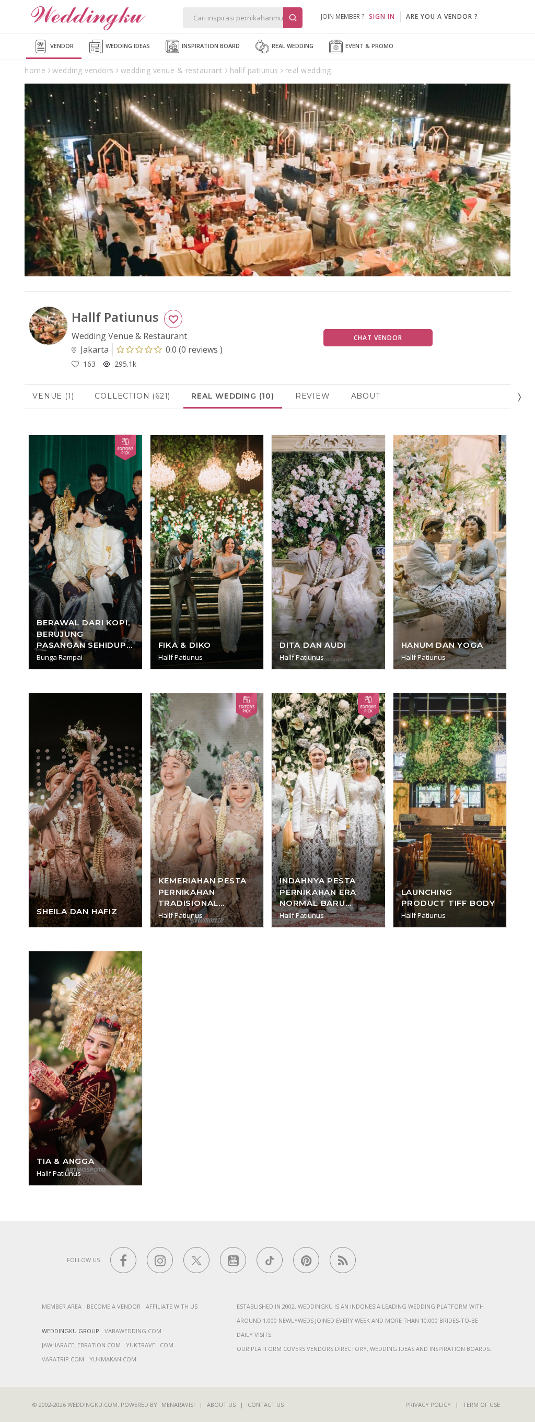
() (194, 349)
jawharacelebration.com (81, 1345)
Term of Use (481, 1404)
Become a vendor (114, 1306)
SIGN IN (382, 16)
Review (312, 396)
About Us (221, 1404)
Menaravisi (178, 1404)
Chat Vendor (378, 337)
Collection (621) (132, 396)
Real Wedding (291, 46)
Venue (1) (53, 396)
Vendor (61, 46)
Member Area (62, 1306)
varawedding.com (132, 1331)
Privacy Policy (428, 1404)
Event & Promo (368, 46)
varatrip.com (63, 1359)
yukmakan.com (112, 1359)
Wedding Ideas (127, 46)
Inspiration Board (210, 46)
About (365, 396)
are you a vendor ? (442, 16)
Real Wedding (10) (232, 396)
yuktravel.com (149, 1345)
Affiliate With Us (171, 1306)
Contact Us (266, 1404)
